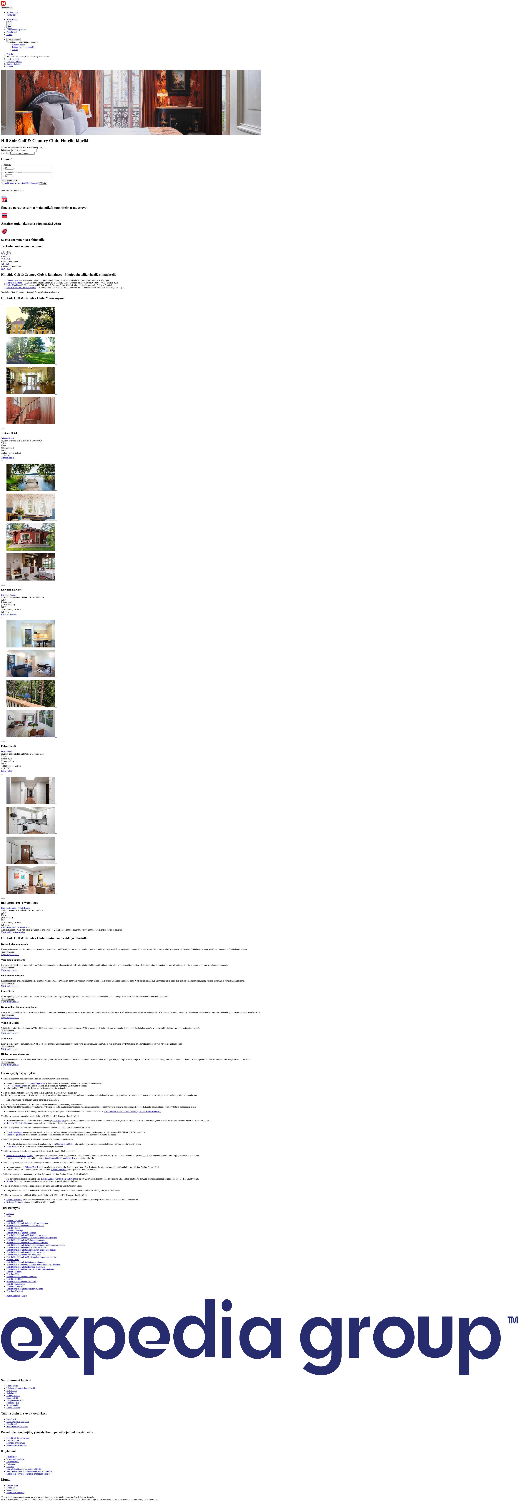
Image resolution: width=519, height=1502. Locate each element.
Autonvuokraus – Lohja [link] (16, 1296)
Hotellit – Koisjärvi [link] (14, 1291)
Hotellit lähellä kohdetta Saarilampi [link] (21, 1233)
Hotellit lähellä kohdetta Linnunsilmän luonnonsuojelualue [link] (31, 1250)
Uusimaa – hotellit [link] (14, 61)
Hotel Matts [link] (11, 1146)
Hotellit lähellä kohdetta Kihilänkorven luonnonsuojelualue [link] (31, 1237)
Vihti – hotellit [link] (12, 59)
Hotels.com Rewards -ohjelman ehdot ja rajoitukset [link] (28, 1474)
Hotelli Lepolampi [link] (37, 1083)
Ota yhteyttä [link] (11, 1424)
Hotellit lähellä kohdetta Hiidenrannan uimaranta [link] (27, 1242)
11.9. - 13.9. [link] (6, 269)
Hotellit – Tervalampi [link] (15, 1284)
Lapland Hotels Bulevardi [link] (150, 1111)
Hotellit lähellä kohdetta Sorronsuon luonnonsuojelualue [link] (30, 1269)
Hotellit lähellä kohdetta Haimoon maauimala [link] (25, 1267)
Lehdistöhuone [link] (12, 1440)
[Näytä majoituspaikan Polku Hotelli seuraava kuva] (4, 741)
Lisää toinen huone (9, 180)
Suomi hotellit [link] (12, 1386)
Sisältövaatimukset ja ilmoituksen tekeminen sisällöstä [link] (29, 1471)
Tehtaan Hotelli (13, 280)
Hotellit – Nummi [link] (13, 1272)
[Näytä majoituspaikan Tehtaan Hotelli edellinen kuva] (2, 428)
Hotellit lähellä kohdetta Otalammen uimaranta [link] (26, 1247)
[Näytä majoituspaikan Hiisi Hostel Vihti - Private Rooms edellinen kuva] (2, 898)
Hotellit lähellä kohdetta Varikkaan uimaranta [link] (25, 1240)
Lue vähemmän (8, 952)
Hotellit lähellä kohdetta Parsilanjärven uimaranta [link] (27, 1223)
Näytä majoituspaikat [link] (10, 954)
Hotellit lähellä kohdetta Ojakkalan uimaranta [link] (25, 1252)
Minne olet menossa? (10, 147)
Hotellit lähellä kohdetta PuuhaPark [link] (21, 1276)
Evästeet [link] (10, 1466)
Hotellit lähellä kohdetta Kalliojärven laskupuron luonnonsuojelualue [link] (35, 1245)
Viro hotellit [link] (11, 1390)
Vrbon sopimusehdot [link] (15, 1459)
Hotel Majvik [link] (58, 1121)
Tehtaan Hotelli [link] (31, 1167)
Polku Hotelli (12, 285)
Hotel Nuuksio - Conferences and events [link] (58, 1179)
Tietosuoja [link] (10, 1464)
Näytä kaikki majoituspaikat (13, 932)
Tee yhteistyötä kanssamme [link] (18, 1438)
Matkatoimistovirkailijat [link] (16, 1445)
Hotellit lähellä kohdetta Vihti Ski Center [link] (23, 1255)
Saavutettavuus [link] (12, 1461)
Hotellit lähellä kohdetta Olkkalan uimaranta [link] (25, 1225)
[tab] (10, 1213)
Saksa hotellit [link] (12, 1398)
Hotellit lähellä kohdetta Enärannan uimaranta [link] (25, 1262)
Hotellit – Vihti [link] (12, 1274)
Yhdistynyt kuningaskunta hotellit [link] (20, 1388)
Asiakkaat (5, 153)
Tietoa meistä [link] (12, 1485)
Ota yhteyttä (11, 32)
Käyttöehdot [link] (11, 1457)
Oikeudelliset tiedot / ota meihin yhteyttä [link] (23, 1469)
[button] (259, 1208)
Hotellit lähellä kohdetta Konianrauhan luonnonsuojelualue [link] (31, 1257)
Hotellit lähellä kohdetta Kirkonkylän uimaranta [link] (26, 1235)
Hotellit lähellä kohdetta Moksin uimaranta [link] (24, 1289)
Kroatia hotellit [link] (12, 1403)
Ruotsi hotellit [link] (12, 1405)
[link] (29, 12)
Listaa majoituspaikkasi (16, 30)
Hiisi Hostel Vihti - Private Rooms (21, 287)
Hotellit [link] (9, 54)
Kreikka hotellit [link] (13, 1408)
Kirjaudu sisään (14, 40)
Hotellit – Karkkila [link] (14, 1279)
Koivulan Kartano (14, 283)
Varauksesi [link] (11, 1419)
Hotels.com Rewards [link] (15, 1492)
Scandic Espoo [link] (12, 1181)
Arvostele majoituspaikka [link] (17, 1426)
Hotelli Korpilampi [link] (14, 1135)
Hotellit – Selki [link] (12, 1259)
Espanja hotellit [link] (13, 1395)
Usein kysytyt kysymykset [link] (17, 1421)
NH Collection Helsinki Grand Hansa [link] (120, 1111)
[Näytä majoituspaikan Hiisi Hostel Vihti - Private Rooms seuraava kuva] (4, 898)
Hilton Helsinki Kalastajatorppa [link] (19, 1155)
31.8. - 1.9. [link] (5, 259)
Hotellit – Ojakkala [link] (14, 1220)
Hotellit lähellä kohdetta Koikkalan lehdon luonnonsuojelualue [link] (33, 1264)
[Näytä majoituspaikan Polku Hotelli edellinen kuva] (2, 741)
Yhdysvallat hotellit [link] (14, 1400)
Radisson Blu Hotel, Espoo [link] (18, 1123)
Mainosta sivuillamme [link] (15, 1443)
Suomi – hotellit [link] (13, 64)
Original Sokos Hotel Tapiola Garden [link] (59, 1158)
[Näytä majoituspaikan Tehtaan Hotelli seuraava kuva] (4, 428)
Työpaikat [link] (10, 1488)
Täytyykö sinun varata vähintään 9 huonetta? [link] (20, 183)
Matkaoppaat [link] (12, 1490)
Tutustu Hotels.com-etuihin (23, 47)
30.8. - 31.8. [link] (6, 254)
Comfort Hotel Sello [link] (65, 1144)
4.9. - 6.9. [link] (5, 264)
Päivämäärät (6, 150)
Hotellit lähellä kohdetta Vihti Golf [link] (21, 1281)
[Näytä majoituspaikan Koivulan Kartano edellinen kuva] (2, 585)
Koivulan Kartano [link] (19, 1086)
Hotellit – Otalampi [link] (14, 1230)
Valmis (43, 183)
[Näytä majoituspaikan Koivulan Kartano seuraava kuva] (4, 585)
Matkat (9, 34)
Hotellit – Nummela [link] (14, 1286)
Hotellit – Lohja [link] (13, 1228)
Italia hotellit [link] (11, 1393)
